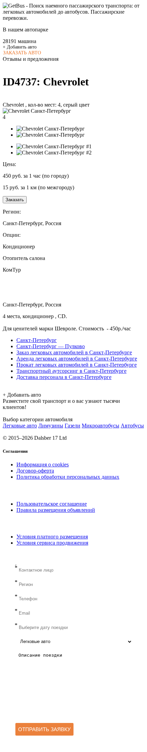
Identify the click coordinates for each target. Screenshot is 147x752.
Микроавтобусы (100, 425)
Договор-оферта (35, 471)
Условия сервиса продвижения (52, 543)
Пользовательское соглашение (51, 504)
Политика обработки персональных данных (67, 477)
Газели (72, 425)
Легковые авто (20, 425)
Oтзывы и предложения (30, 59)
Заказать (14, 199)
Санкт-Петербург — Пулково (50, 346)
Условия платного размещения (52, 536)
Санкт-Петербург (36, 340)
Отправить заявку (44, 729)
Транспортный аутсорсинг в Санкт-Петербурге (71, 371)
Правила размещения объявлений (55, 510)
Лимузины (50, 425)
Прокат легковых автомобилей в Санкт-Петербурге (76, 365)
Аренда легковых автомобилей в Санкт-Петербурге (76, 358)
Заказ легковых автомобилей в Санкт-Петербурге (74, 352)
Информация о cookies (42, 464)
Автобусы (132, 425)
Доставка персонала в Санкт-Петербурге (63, 377)
